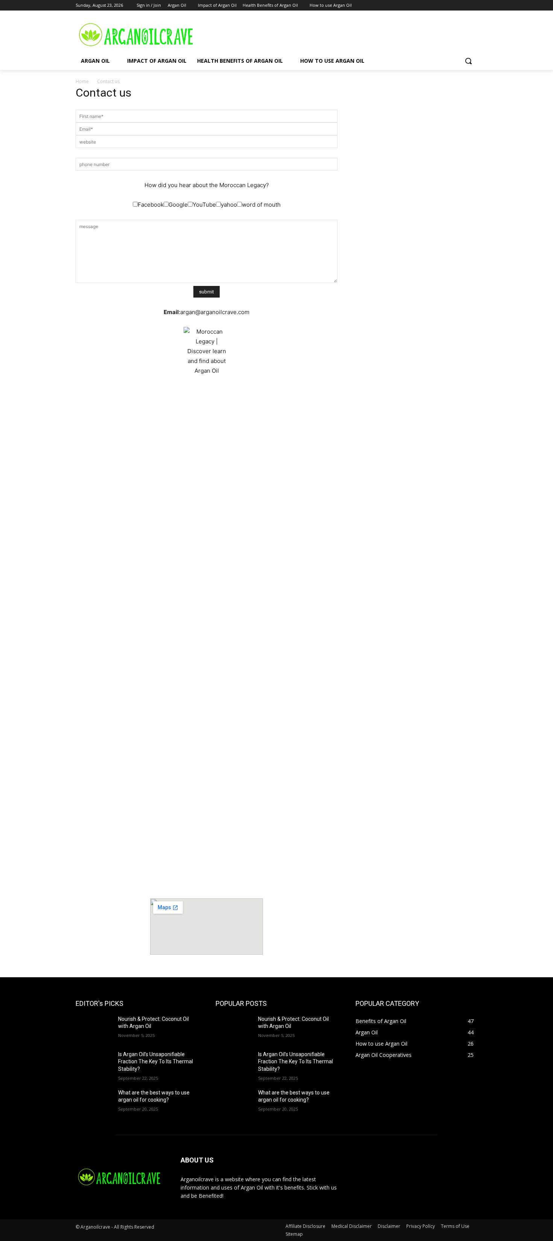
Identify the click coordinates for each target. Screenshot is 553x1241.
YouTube (204, 204)
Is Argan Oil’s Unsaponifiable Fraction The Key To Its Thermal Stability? (155, 1061)
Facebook (151, 204)
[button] (468, 61)
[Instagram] (442, 5)
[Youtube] (473, 5)
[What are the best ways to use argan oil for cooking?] (94, 1102)
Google (178, 204)
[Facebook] (431, 5)
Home (82, 81)
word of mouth (261, 204)
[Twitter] (452, 5)
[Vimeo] (462, 5)
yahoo (229, 204)
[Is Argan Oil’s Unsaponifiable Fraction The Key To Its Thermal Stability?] (94, 1063)
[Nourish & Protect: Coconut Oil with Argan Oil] (94, 1028)
